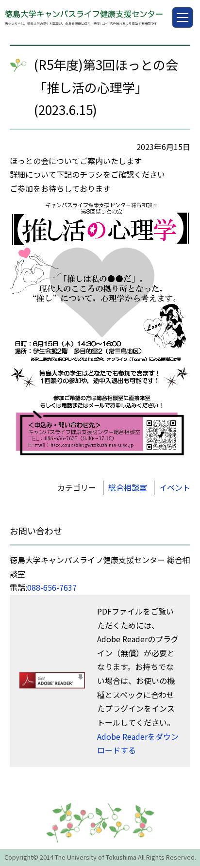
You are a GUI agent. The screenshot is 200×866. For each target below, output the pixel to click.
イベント (174, 487)
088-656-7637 (52, 587)
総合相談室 (127, 487)
